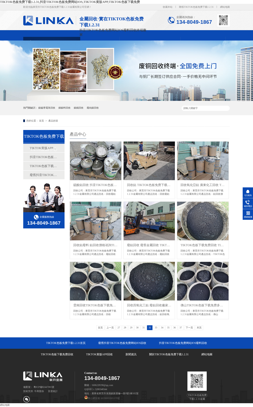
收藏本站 (167, 7)
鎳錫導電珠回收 (46, 108)
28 (125, 327)
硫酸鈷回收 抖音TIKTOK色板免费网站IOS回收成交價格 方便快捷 (95, 185)
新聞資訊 (130, 354)
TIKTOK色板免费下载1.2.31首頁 (66, 342)
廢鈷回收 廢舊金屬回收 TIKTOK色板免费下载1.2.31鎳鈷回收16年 (149, 245)
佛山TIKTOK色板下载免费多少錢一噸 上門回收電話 (203, 305)
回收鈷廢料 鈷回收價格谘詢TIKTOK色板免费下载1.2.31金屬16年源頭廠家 (95, 245)
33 (156, 327)
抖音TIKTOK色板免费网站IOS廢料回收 (44, 157)
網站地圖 (225, 7)
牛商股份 (39, 391)
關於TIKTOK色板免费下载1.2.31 (169, 354)
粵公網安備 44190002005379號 (104, 398)
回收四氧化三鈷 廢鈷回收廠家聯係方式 (149, 305)
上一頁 (110, 327)
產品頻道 (53, 120)
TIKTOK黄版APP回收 (44, 148)
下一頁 (189, 327)
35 (168, 327)
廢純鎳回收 (93, 108)
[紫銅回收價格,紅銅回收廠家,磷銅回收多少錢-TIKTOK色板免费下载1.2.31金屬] (49, 21)
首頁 (42, 120)
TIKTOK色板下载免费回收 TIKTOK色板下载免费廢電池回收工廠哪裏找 (203, 245)
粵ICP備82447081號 (44, 387)
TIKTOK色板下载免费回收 (44, 166)
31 (143, 327)
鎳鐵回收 (78, 108)
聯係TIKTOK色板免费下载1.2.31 (196, 7)
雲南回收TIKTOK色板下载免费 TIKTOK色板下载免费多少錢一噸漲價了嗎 (95, 305)
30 (137, 327)
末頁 (199, 327)
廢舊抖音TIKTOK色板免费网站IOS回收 (44, 175)
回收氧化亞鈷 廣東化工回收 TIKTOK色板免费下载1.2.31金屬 (203, 185)
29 (131, 327)
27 (119, 327)
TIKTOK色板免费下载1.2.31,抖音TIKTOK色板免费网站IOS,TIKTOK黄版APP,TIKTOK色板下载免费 (70, 2)
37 (181, 327)
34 (162, 327)
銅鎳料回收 (65, 108)
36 (174, 327)
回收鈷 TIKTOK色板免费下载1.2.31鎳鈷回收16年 (149, 185)
